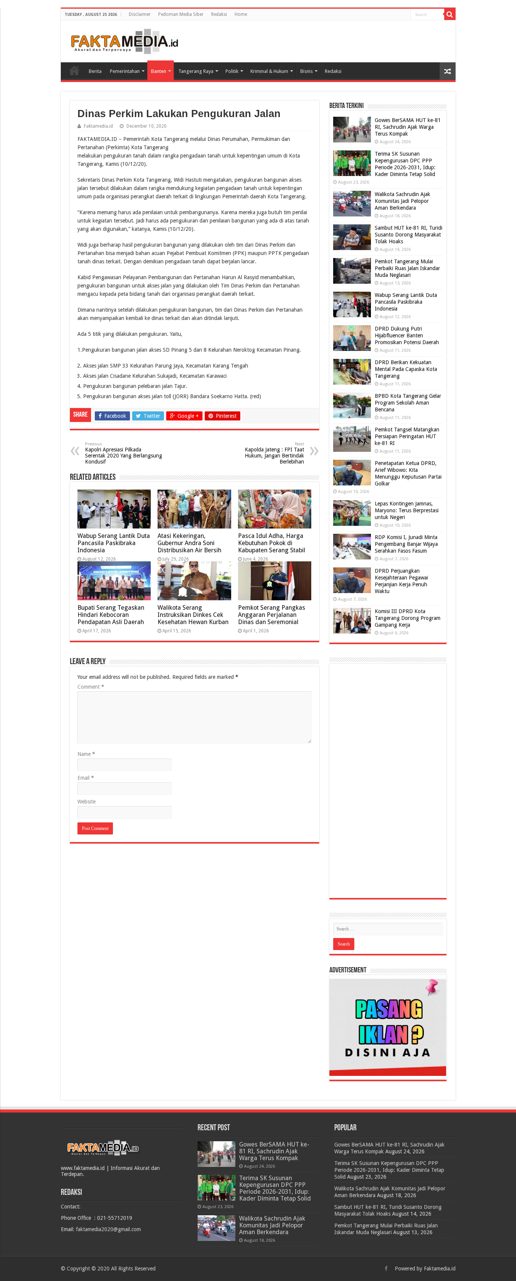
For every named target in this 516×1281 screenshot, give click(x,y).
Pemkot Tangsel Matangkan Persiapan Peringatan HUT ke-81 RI (407, 436)
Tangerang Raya (195, 71)
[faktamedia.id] (123, 40)
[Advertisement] (388, 781)
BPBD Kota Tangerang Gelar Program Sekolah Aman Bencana (408, 403)
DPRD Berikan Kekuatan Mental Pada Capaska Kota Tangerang (406, 369)
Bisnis (306, 71)
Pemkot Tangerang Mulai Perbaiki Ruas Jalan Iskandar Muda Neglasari (407, 268)
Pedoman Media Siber (181, 14)
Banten (158, 71)
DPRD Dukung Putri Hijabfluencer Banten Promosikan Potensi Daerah (407, 335)
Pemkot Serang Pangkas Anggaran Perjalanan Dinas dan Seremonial (271, 615)
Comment (90, 687)
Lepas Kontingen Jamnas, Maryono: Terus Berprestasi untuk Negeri (407, 510)
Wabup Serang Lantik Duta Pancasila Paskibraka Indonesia (113, 543)
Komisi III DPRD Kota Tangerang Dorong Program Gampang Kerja (407, 618)
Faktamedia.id (98, 126)
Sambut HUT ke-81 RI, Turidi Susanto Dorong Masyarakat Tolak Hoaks (408, 234)
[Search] (450, 14)
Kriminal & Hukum (269, 71)
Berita (95, 71)
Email (85, 778)
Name (86, 754)
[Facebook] (386, 1268)
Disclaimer (140, 14)
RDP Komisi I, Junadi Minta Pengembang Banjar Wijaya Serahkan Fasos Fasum (406, 544)
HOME (74, 70)
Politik (232, 71)
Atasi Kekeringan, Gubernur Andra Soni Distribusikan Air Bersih (189, 543)
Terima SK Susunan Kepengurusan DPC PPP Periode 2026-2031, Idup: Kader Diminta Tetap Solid (275, 1188)
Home (241, 14)
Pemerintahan (125, 71)
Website (86, 802)
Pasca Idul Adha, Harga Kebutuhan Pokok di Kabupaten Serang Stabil (271, 543)
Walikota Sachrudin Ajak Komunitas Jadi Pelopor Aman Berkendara (402, 201)
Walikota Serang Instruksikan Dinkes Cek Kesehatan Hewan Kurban (193, 615)
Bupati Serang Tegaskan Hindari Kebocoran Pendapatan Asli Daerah (110, 615)
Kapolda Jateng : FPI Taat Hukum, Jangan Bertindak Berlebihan (274, 453)
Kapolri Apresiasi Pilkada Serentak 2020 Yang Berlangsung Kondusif (123, 453)
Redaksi (219, 14)
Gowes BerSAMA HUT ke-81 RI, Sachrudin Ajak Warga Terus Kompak (408, 127)
